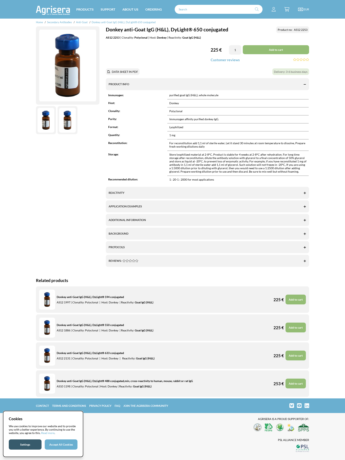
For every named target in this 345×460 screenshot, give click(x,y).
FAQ (117, 405)
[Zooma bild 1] (67, 66)
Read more (48, 433)
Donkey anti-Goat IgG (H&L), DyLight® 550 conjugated (90, 325)
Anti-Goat (82, 22)
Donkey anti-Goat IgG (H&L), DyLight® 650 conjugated (124, 22)
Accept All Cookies (61, 444)
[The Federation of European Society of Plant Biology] (269, 427)
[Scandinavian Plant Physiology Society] (303, 427)
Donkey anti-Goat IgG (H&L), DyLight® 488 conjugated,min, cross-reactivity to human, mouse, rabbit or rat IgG (125, 381)
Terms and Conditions (69, 405)
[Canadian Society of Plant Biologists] (280, 427)
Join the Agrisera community (145, 405)
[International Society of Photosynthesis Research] (291, 427)
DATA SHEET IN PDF (125, 71)
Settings (25, 444)
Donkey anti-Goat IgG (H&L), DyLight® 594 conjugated (90, 297)
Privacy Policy (100, 405)
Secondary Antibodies (59, 22)
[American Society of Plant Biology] (258, 427)
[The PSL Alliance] (302, 448)
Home (39, 22)
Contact (42, 405)
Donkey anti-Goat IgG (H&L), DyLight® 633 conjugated (90, 353)
